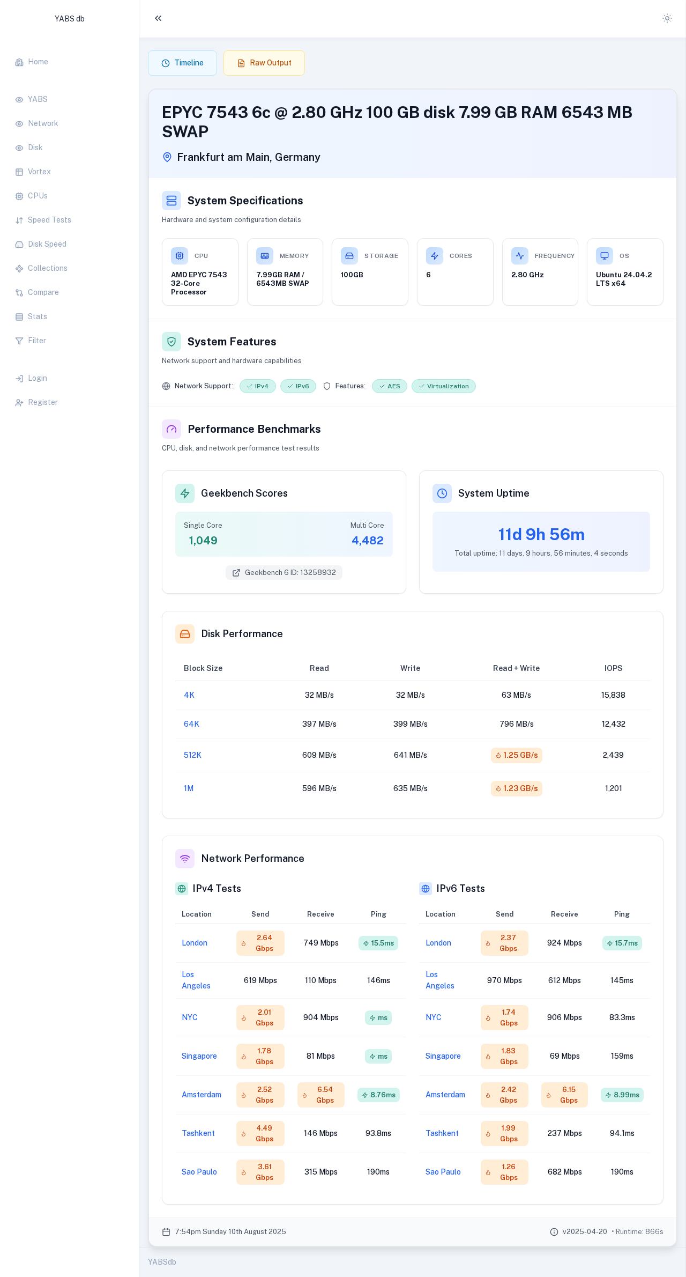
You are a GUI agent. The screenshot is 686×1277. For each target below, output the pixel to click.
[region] (69, 227)
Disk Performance (242, 633)
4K (189, 695)
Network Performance (252, 858)
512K (193, 755)
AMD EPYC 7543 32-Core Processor (199, 284)
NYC (190, 1017)
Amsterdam (201, 1094)
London (194, 943)
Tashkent (198, 1133)
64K (191, 724)
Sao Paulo (199, 1172)
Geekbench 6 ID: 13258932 (290, 573)
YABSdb (162, 1262)
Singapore (199, 1056)
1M (188, 788)
